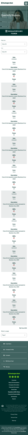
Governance (14, 396)
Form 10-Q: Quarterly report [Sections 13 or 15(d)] (14, 70)
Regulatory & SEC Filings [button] (15, 32)
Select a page (5, 331)
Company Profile (8, 349)
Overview (14, 380)
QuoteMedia (17, 427)
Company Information (14, 384)
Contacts (6, 355)
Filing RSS (23, 328)
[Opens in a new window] (10, 376)
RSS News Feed (8, 361)
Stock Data (14, 389)
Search (14, 398)
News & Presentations (14, 382)
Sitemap (6, 367)
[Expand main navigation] (26, 3)
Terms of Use (14, 417)
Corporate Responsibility (14, 394)
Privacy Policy (14, 414)
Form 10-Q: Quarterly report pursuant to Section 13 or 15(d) (14, 204)
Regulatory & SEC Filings (14, 391)
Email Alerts (7, 344)
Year (2, 48)
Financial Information (14, 387)
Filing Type (3, 40)
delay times (22, 428)
